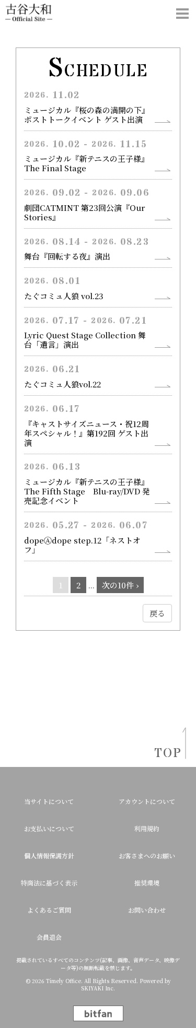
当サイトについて (49, 801)
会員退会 (49, 936)
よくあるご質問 (49, 909)
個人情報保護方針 (49, 855)
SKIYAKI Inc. (98, 988)
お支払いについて (49, 828)
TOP (164, 753)
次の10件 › (120, 585)
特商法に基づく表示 (49, 882)
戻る (157, 613)
